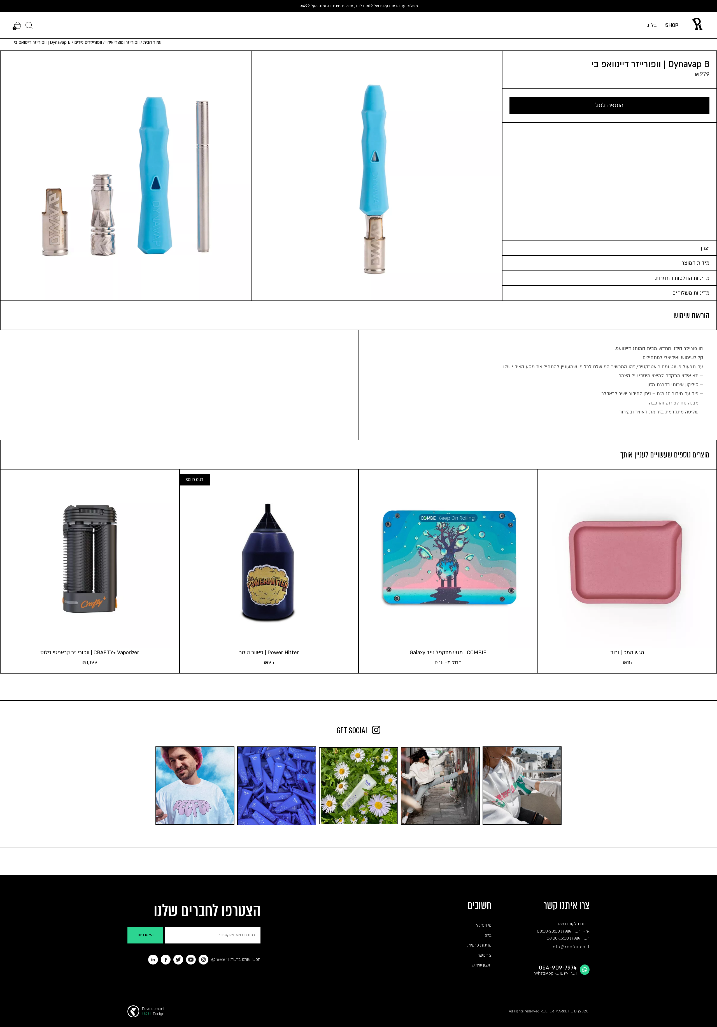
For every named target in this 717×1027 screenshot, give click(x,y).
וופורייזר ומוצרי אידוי (122, 42)
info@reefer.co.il (571, 947)
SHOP (671, 25)
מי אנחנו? (484, 925)
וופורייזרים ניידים (88, 42)
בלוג (652, 25)
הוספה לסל (609, 105)
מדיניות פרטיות (479, 945)
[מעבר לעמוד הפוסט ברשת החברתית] (522, 785)
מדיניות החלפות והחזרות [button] (682, 278)
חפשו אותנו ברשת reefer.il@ (235, 959)
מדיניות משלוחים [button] (690, 293)
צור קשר (485, 955)
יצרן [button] (705, 248)
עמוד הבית (152, 42)
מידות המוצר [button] (695, 263)
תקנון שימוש (482, 965)
